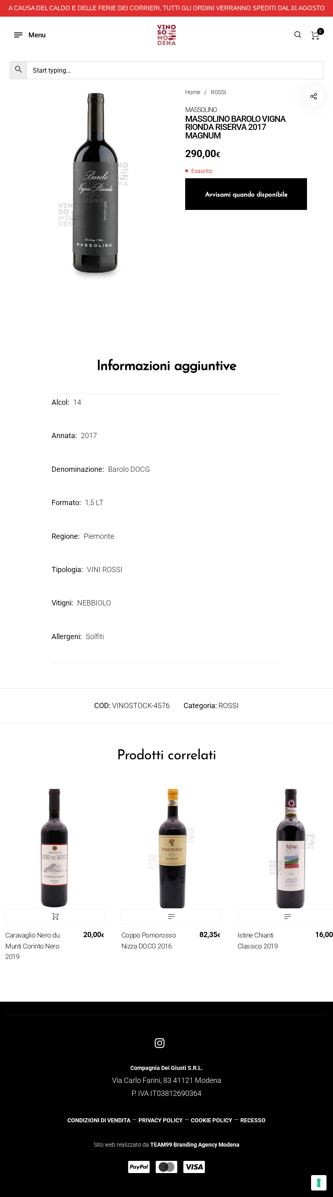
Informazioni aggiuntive (166, 366)
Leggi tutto (159, 916)
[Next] (319, 881)
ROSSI (218, 92)
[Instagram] (159, 1043)
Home (192, 92)
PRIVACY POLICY (160, 1120)
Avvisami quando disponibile (246, 195)
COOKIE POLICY (211, 1120)
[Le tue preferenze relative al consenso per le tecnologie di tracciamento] (319, 1183)
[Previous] (14, 881)
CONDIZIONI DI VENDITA (98, 1120)
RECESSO (253, 1120)
